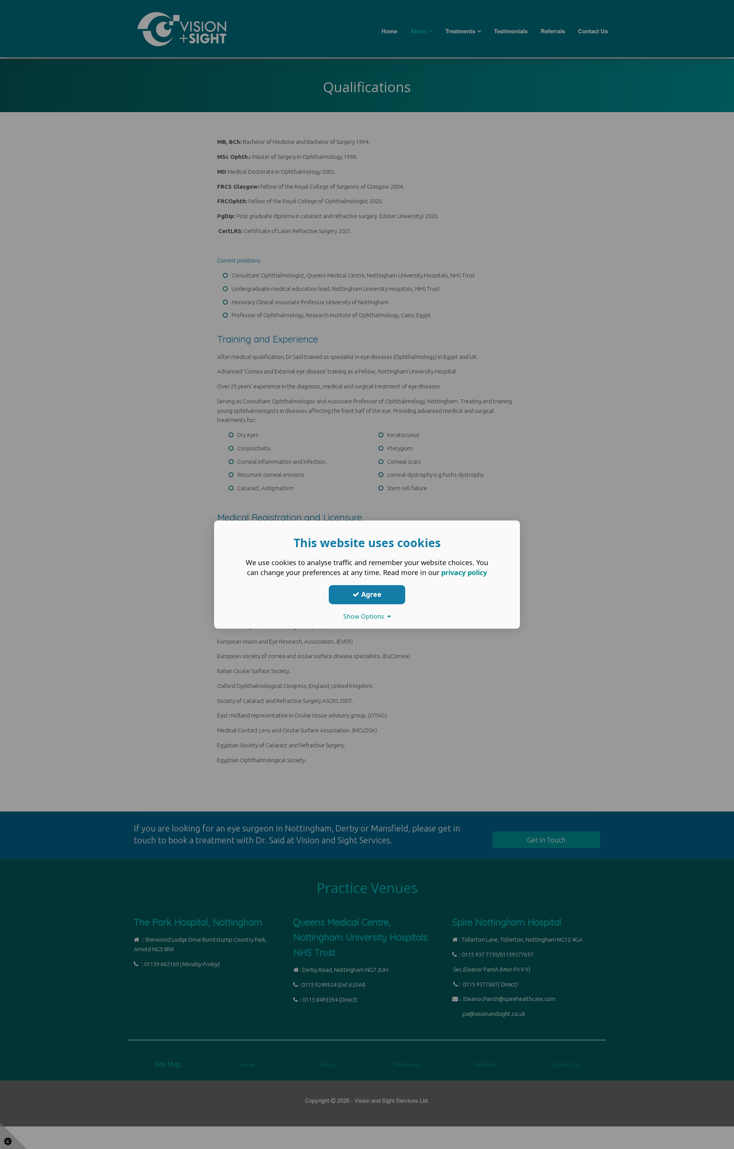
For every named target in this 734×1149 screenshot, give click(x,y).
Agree (370, 594)
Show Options (365, 616)
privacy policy (464, 572)
